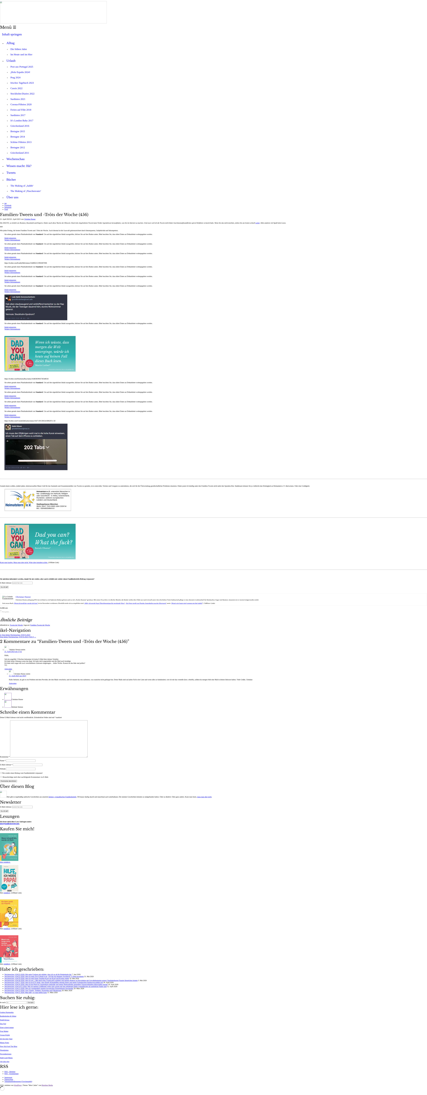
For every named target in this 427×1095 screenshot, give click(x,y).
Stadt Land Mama (6, 1058)
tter (5, 203)
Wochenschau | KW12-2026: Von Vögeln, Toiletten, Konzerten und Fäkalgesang (32, 990)
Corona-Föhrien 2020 (21, 104)
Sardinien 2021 (17, 99)
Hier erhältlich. (5, 862)
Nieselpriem (4, 1050)
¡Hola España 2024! (20, 72)
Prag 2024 (15, 77)
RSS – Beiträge (9, 1072)
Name (3, 761)
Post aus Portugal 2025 (21, 66)
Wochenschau (15, 159)
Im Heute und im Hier (21, 54)
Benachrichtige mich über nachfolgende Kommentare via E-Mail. (25, 777)
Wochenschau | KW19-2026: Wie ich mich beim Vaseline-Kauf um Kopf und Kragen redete (36, 978)
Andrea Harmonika (7, 1012)
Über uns (12, 197)
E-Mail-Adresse (6, 765)
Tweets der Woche (16, 625)
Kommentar (5, 757)
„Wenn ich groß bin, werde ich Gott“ (26, 603)
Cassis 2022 (16, 88)
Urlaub (11, 60)
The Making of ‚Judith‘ (21, 185)
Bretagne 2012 (17, 147)
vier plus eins (4, 1062)
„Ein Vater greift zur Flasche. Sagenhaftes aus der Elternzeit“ (145, 603)
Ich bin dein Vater (6, 1039)
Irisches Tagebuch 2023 (22, 82)
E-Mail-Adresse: (6, 583)
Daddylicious (4, 1020)
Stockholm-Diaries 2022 (22, 93)
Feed (6, 209)
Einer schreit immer (7, 1027)
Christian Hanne (29, 219)
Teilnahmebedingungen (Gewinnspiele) (18, 1081)
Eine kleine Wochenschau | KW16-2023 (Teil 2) (18, 637)
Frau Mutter (4, 1031)
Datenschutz (8, 1079)
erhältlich (7, 893)
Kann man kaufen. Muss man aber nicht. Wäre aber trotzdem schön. (24, 562)
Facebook (7, 205)
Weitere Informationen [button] (12, 240)
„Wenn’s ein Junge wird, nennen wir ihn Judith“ (186, 603)
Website (3, 769)
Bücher (11, 179)
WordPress (17, 1085)
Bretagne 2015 (17, 131)
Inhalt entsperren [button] (10, 238)
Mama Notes (4, 1043)
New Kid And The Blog (8, 1046)
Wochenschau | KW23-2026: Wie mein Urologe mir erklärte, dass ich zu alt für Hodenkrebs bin (37, 974)
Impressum (8, 1077)
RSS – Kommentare (11, 1074)
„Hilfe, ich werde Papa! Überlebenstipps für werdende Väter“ (104, 603)
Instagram (7, 207)
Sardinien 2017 (17, 115)
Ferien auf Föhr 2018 (20, 109)
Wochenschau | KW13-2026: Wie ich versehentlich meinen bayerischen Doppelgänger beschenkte (38, 988)
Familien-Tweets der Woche (40, 625)
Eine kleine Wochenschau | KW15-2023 (15, 635)
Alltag (10, 43)
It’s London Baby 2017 (21, 120)
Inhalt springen (12, 34)
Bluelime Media (47, 1085)
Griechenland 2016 (19, 125)
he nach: (3, 1002)
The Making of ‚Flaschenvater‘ (25, 191)
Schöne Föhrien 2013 (20, 142)
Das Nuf (3, 1024)
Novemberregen (5, 1054)
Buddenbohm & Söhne (8, 1016)
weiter (257, 223)
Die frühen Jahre (18, 49)
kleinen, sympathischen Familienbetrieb (62, 797)
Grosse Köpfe (5, 1035)
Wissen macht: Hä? (18, 166)
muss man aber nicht (204, 797)
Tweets (11, 172)
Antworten (8, 669)
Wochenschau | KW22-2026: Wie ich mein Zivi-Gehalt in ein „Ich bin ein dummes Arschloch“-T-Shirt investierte (44, 976)
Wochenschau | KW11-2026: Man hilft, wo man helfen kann (25, 992)
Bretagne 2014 (17, 136)
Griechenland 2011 (19, 152)
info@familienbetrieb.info (9, 824)
